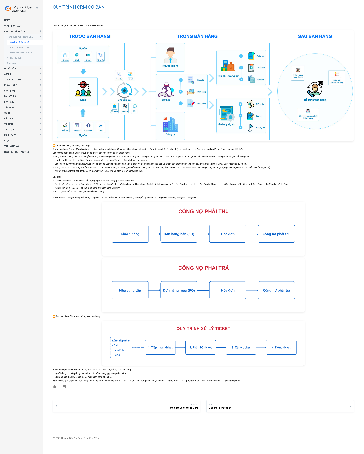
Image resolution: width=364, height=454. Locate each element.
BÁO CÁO (8, 118)
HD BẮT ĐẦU (10, 68)
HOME (7, 20)
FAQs (6, 141)
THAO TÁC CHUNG (13, 80)
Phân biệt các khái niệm (21, 53)
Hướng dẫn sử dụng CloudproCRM (22, 9)
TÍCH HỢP (9, 130)
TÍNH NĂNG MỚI (11, 146)
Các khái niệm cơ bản (20, 47)
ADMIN (7, 74)
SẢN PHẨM (9, 91)
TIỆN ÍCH (8, 124)
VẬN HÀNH (9, 107)
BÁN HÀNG (9, 102)
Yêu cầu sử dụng (15, 58)
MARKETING (10, 96)
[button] (40, 31)
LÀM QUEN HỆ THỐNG (14, 31)
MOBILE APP (10, 135)
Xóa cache (12, 63)
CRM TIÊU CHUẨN (12, 26)
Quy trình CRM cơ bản (20, 42)
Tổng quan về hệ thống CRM (20, 37)
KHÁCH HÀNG (10, 85)
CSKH (7, 113)
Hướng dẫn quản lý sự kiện (16, 152)
